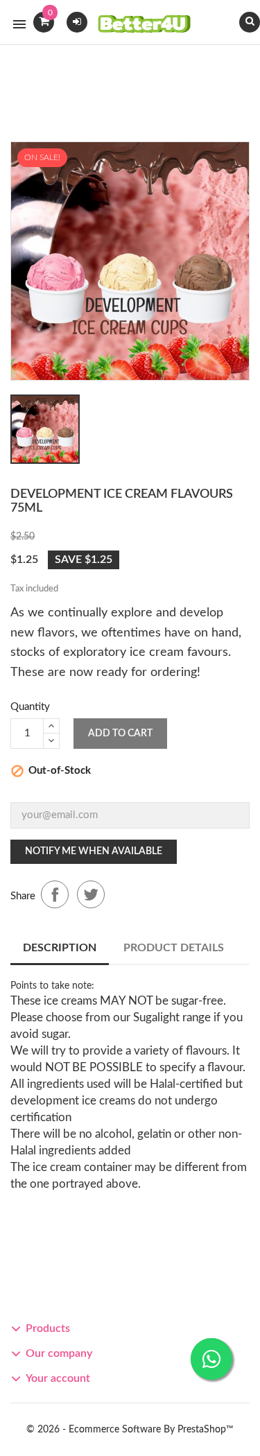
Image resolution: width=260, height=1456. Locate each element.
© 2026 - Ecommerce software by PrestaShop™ (130, 1430)
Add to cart (120, 733)
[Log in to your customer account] (77, 21)
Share (55, 894)
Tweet (91, 894)
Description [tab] (59, 947)
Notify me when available (93, 851)
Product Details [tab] (173, 947)
